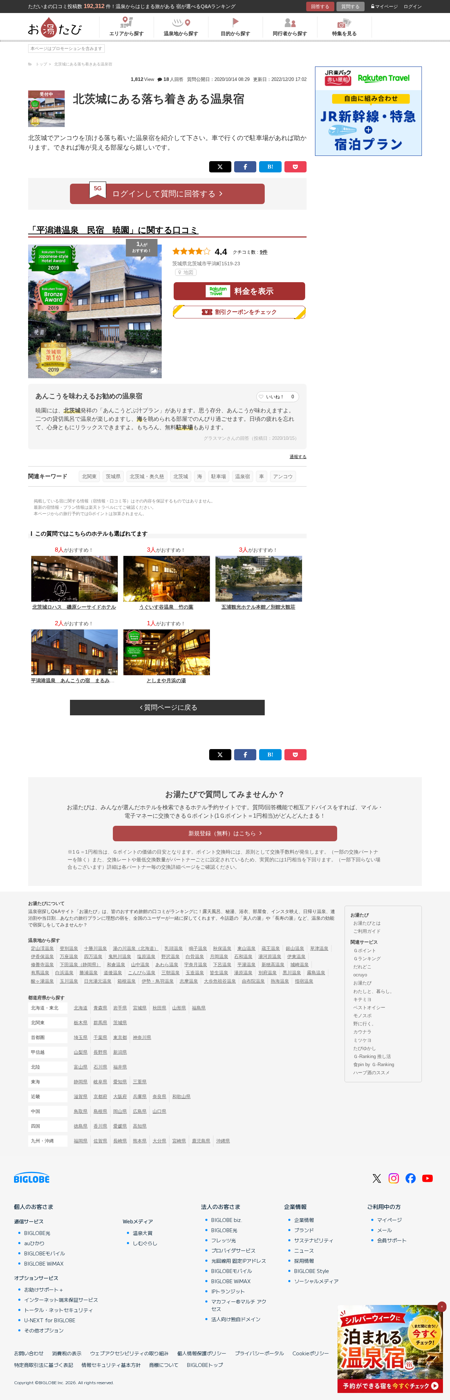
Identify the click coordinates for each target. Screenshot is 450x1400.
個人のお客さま (33, 1206)
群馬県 (100, 1022)
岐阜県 (100, 1081)
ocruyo (360, 974)
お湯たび (362, 983)
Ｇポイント (364, 950)
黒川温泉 (292, 972)
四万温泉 (93, 956)
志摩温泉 (189, 981)
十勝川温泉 (95, 948)
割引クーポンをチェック (246, 312)
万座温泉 (69, 956)
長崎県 (120, 1141)
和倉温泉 (116, 964)
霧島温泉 (316, 972)
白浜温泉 (64, 972)
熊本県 (140, 1141)
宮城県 (140, 1008)
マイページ (386, 6)
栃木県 (81, 1022)
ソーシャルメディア (316, 1281)
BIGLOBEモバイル (44, 1253)
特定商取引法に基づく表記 (43, 1364)
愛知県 (120, 1081)
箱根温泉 (126, 981)
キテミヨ (362, 999)
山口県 (159, 1111)
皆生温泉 (219, 972)
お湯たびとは (367, 923)
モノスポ (362, 1015)
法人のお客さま (220, 1206)
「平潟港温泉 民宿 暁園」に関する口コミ (113, 230)
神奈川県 (142, 1037)
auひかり (34, 1243)
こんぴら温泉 (141, 972)
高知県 (140, 1126)
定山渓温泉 (42, 948)
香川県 (100, 1126)
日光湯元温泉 (97, 981)
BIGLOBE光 (37, 1232)
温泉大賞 (143, 1232)
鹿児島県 (201, 1141)
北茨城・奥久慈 (147, 476)
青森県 (100, 1008)
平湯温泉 (246, 964)
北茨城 (180, 476)
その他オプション (44, 1330)
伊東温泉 (296, 956)
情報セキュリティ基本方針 (111, 1364)
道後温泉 (113, 972)
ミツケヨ (362, 1040)
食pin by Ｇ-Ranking (373, 1064)
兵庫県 (140, 1096)
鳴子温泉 (198, 948)
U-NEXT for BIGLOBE (49, 1320)
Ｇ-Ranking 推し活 (372, 1056)
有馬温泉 (40, 972)
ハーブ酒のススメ (371, 1072)
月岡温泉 (219, 956)
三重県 (140, 1081)
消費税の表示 (67, 1353)
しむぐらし (145, 1243)
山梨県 (81, 1052)
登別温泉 (69, 948)
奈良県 (159, 1096)
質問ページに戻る (170, 707)
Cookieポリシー (310, 1353)
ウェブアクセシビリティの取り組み (129, 1353)
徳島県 (81, 1126)
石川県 (100, 1067)
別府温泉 (267, 972)
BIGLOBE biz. (226, 1219)
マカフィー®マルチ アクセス (238, 1305)
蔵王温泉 (271, 948)
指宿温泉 (304, 981)
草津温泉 (319, 948)
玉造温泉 (195, 972)
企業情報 (295, 1206)
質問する (350, 6)
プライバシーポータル (259, 1353)
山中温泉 (140, 964)
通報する (298, 456)
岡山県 (120, 1111)
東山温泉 (246, 948)
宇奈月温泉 (195, 964)
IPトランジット (228, 1291)
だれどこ (362, 966)
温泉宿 (242, 476)
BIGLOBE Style (311, 1270)
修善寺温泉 (42, 964)
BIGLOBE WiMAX (44, 1263)
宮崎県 (179, 1141)
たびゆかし (364, 1048)
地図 (187, 272)
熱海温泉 (280, 981)
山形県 (179, 1008)
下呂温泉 (222, 964)
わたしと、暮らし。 (373, 991)
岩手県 (120, 1008)
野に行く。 (364, 1023)
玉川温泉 (69, 981)
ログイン (413, 6)
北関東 (89, 476)
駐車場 (218, 476)
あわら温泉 (166, 964)
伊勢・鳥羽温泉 (158, 981)
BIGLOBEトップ (205, 1364)
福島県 (199, 1008)
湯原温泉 (243, 972)
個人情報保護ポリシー (201, 1353)
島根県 (100, 1111)
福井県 (120, 1067)
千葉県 (100, 1037)
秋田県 (159, 1008)
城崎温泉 (299, 964)
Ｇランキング (367, 958)
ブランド (304, 1230)
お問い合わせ (29, 1353)
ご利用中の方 (384, 1206)
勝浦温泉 (88, 972)
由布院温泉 (253, 981)
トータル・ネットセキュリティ (58, 1309)
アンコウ (283, 476)
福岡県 (81, 1141)
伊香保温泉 (42, 956)
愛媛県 (120, 1126)
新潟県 (120, 1052)
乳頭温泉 (174, 948)
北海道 (81, 1008)
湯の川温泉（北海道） (136, 948)
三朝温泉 (170, 972)
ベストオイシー (369, 1007)
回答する (320, 6)
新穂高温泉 (273, 964)
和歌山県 (181, 1096)
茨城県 (113, 476)
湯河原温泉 (269, 956)
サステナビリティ (314, 1240)
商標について (164, 1364)
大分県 (159, 1141)
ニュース (304, 1250)
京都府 (100, 1096)
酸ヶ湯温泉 (42, 981)
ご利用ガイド (367, 931)
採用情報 (304, 1260)
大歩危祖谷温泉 (220, 981)
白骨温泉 (195, 956)
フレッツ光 (223, 1240)
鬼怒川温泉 (119, 956)
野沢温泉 (170, 956)
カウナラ (362, 1031)
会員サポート (392, 1240)
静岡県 (81, 1081)
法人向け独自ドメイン (236, 1319)
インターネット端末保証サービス (61, 1299)
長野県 (100, 1052)
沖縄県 (223, 1141)
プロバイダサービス (233, 1250)
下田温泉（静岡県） (80, 964)
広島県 (140, 1111)
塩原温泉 (146, 956)
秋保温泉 (222, 948)
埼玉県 (81, 1037)
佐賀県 (100, 1141)
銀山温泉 (295, 948)
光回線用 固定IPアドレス (238, 1260)
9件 (264, 252)
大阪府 (120, 1096)
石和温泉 (243, 956)
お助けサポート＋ (44, 1289)
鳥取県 (81, 1111)
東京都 (120, 1037)
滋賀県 (81, 1096)
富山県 (81, 1067)
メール (384, 1230)
